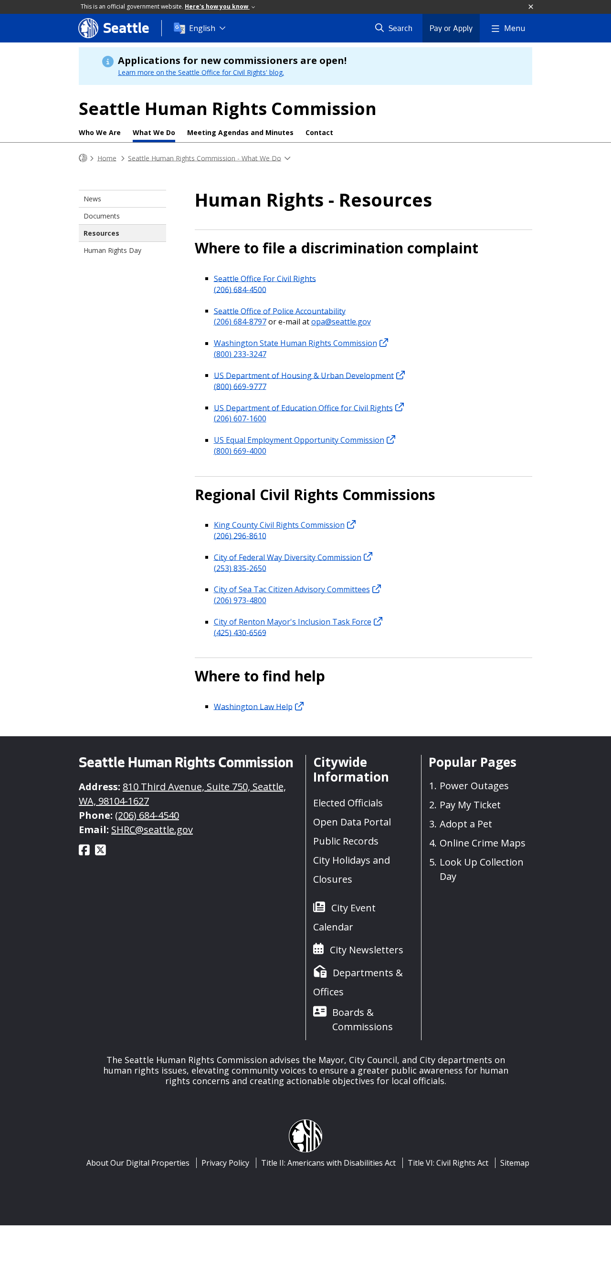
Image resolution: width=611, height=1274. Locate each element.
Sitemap (514, 1163)
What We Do (154, 132)
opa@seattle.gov (341, 321)
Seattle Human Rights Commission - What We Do (204, 157)
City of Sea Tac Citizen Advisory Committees (292, 589)
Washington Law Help (253, 706)
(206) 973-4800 (240, 600)
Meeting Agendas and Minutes (240, 132)
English (202, 28)
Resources (101, 233)
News (92, 198)
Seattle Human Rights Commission (228, 108)
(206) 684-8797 (240, 321)
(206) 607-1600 (240, 418)
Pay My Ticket (470, 804)
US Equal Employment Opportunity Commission (299, 440)
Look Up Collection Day (482, 869)
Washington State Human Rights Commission (295, 343)
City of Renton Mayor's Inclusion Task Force (292, 621)
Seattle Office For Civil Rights (265, 278)
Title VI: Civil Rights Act (448, 1163)
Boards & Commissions (362, 1019)
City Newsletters (366, 949)
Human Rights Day (112, 250)
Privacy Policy (225, 1163)
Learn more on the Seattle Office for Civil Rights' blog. (201, 72)
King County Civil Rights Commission (279, 525)
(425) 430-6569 (240, 632)
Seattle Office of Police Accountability (280, 310)
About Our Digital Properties (138, 1163)
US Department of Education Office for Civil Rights (303, 407)
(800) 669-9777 (240, 386)
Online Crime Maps (483, 842)
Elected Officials (348, 802)
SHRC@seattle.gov (152, 829)
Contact (319, 132)
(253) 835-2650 (240, 568)
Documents (102, 215)
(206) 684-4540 (147, 815)
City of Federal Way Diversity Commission (287, 557)
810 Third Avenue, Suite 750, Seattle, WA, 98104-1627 (182, 793)
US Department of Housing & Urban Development (304, 375)
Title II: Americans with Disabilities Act (328, 1163)
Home (106, 157)
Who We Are (100, 132)
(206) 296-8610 (240, 535)
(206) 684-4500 (240, 289)
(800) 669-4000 (240, 451)
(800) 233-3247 (240, 354)
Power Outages (474, 785)
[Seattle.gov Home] (83, 158)
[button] (531, 7)
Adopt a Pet (466, 823)
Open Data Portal (352, 821)
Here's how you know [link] (217, 6)
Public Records (346, 841)
